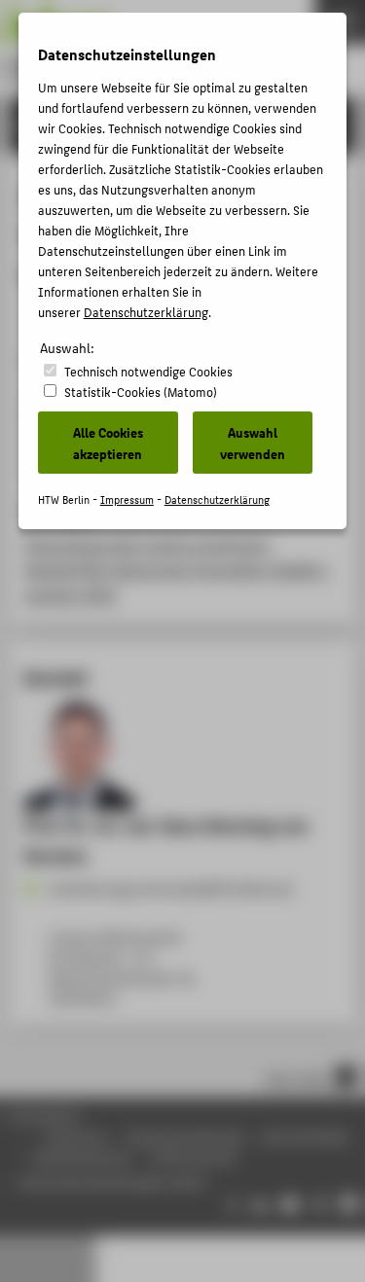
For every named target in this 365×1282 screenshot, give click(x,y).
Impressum (127, 499)
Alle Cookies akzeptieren (108, 442)
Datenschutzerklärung (146, 312)
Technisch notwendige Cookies (148, 371)
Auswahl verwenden (252, 442)
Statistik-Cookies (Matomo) (140, 391)
